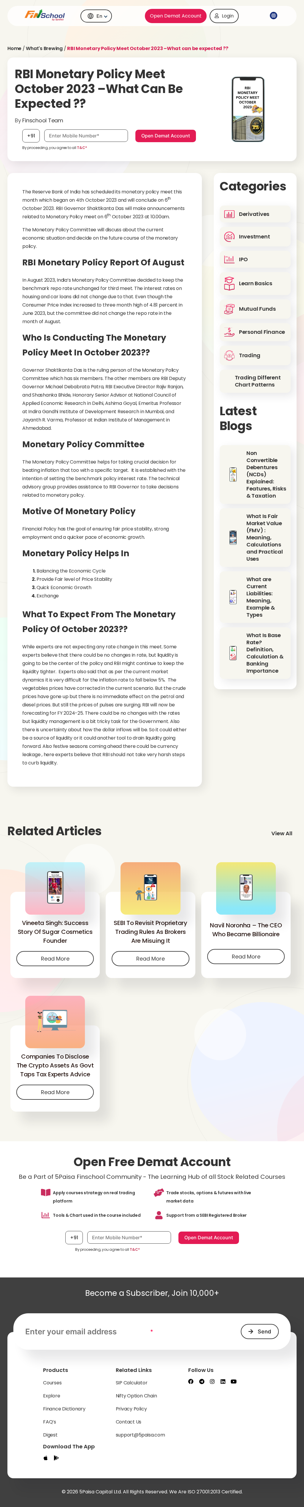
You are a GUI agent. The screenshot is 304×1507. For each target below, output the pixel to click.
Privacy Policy (131, 1408)
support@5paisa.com (140, 1434)
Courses (52, 1382)
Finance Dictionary (64, 1408)
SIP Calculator (132, 1382)
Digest (50, 1434)
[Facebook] (191, 1381)
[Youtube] (233, 1381)
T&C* (82, 147)
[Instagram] (212, 1381)
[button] (272, 16)
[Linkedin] (223, 1381)
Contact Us (129, 1421)
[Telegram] (201, 1381)
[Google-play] (56, 1457)
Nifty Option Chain (136, 1395)
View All (281, 833)
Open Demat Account (176, 15)
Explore (51, 1395)
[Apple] (45, 1457)
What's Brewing (44, 48)
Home (14, 48)
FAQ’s (49, 1421)
